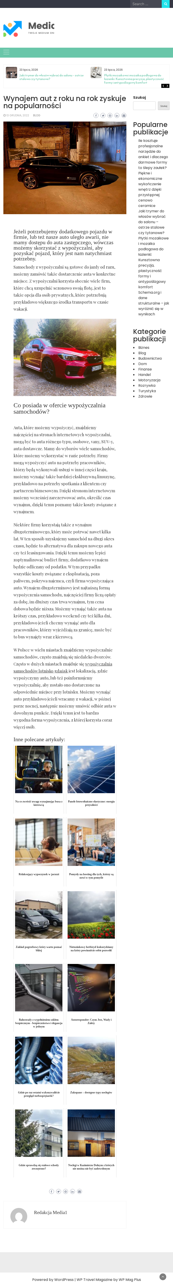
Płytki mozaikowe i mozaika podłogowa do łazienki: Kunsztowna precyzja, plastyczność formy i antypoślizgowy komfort (134, 79)
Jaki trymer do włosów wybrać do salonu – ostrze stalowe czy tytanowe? (51, 77)
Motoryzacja (149, 380)
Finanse (145, 369)
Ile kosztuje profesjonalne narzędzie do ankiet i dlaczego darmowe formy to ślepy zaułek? (153, 154)
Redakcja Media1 (50, 1212)
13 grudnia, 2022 (17, 115)
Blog (36, 115)
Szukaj (139, 97)
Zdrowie (145, 396)
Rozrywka (146, 385)
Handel (144, 374)
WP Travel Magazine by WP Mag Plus (109, 1279)
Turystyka (147, 391)
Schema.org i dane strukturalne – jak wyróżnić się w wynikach (153, 303)
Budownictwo (150, 358)
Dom (142, 363)
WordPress (64, 1279)
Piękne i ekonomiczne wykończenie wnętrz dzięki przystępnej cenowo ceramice (150, 189)
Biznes (143, 347)
